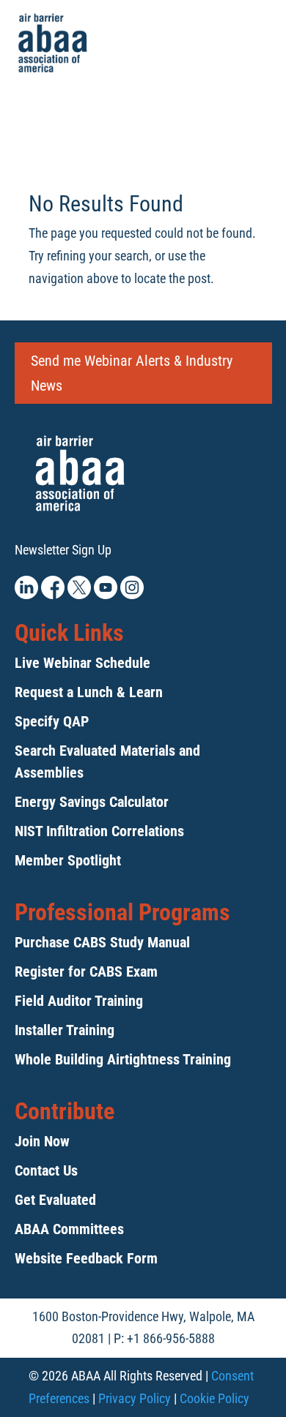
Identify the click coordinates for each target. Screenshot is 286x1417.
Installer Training (64, 1030)
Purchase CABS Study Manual (102, 942)
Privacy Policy (134, 1398)
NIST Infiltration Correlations (99, 831)
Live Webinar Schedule (82, 663)
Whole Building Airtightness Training (123, 1059)
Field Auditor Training (79, 1001)
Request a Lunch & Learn (89, 692)
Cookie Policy (214, 1398)
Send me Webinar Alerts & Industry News (131, 373)
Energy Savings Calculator (92, 802)
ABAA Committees (69, 1229)
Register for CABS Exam (86, 971)
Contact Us (46, 1170)
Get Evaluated (55, 1200)
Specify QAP (52, 721)
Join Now (42, 1141)
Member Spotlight (68, 860)
